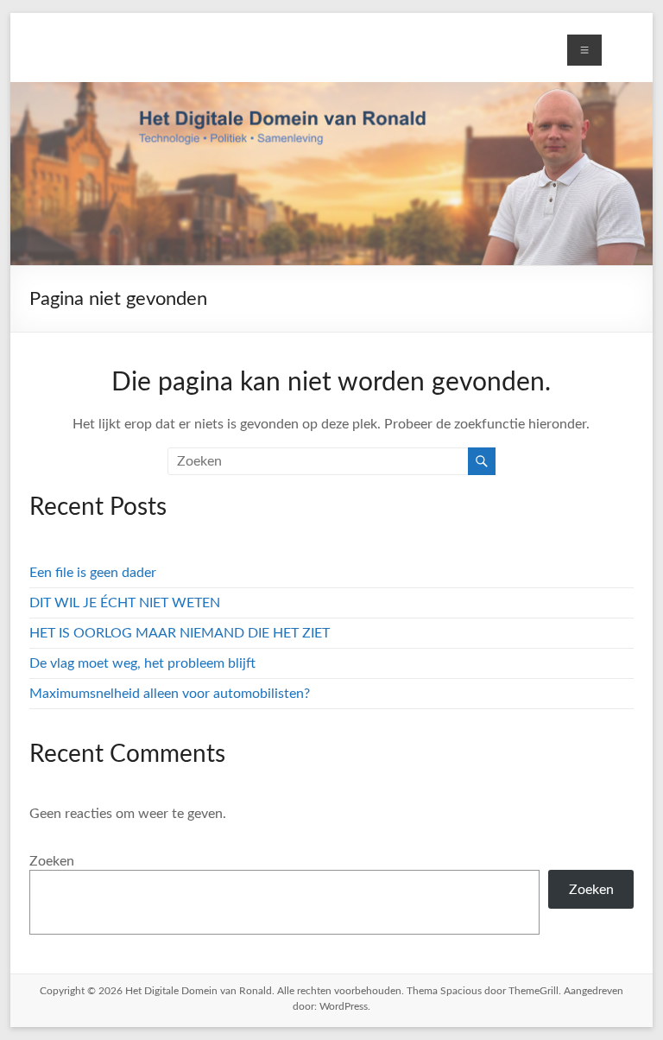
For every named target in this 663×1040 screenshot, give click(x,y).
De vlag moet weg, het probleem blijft (142, 663)
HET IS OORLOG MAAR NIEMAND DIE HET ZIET (179, 633)
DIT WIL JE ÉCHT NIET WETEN (124, 603)
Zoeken (51, 861)
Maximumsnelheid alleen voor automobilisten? (169, 694)
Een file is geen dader (92, 573)
